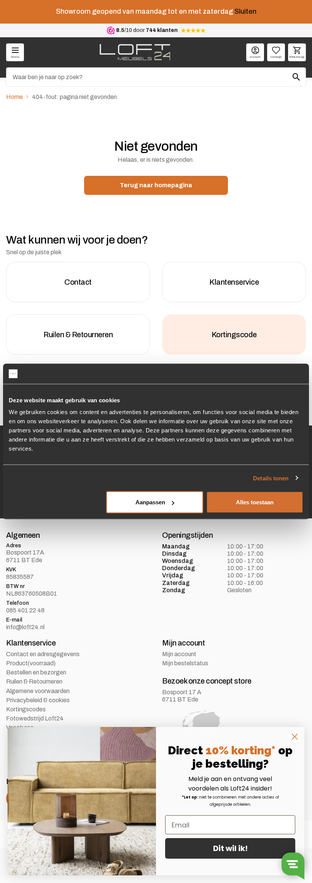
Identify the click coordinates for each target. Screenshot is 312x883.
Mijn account (179, 654)
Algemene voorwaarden (38, 691)
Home (14, 97)
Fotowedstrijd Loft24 (35, 718)
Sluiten (245, 11)
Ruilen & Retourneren (34, 681)
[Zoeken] (296, 77)
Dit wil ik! (230, 848)
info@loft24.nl (25, 627)
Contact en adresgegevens (43, 654)
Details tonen (270, 478)
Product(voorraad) (31, 663)
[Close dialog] (294, 736)
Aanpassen (150, 502)
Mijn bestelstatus (185, 663)
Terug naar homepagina (156, 185)
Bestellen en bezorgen (36, 672)
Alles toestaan (255, 502)
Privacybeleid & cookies (38, 700)
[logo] (135, 52)
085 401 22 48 (25, 610)
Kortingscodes (26, 709)
